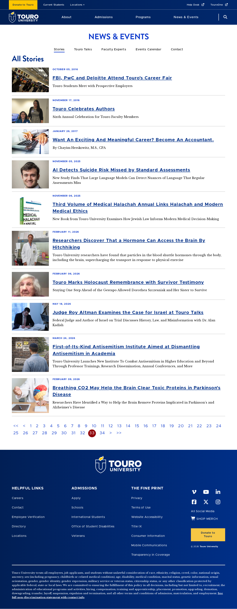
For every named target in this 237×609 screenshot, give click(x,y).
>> (119, 433)
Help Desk (193, 5)
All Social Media (202, 511)
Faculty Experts (113, 49)
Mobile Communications (149, 545)
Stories (59, 49)
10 (94, 426)
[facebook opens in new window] (194, 501)
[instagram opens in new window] (218, 501)
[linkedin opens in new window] (218, 491)
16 (145, 426)
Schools (77, 507)
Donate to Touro (23, 5)
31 (73, 433)
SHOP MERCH (207, 518)
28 (44, 433)
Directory (19, 526)
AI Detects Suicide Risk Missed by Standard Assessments (121, 170)
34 (102, 433)
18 (163, 426)
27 (35, 433)
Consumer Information (148, 535)
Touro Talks (83, 49)
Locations (76, 5)
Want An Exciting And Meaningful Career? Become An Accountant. (133, 140)
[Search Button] (224, 17)
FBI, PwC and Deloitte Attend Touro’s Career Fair (112, 78)
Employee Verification (28, 517)
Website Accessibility (147, 517)
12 (111, 426)
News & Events (186, 17)
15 (137, 426)
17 (154, 426)
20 (181, 426)
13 (119, 426)
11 (102, 426)
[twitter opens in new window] (206, 501)
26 (25, 433)
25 (16, 433)
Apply (76, 498)
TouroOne (217, 5)
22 (199, 426)
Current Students (53, 5)
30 (64, 433)
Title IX (136, 526)
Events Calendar (148, 49)
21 (190, 426)
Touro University (209, 547)
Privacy (137, 498)
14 (128, 426)
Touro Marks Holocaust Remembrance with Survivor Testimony (128, 282)
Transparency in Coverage (150, 554)
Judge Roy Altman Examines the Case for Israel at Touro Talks (128, 312)
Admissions (104, 17)
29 (54, 433)
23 (209, 426)
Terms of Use (141, 507)
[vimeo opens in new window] (194, 491)
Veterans (78, 535)
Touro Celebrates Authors (84, 109)
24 (219, 426)
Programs (143, 17)
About (66, 17)
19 (171, 426)
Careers (17, 498)
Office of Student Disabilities (92, 526)
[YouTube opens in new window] (206, 491)
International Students (88, 517)
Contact (177, 49)
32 (82, 433)
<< (16, 426)
